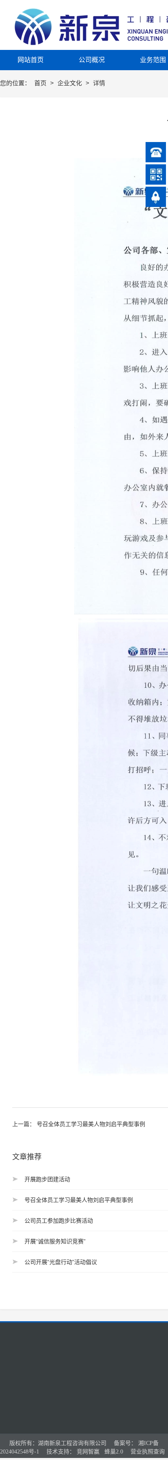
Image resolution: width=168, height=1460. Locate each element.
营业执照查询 (147, 1452)
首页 (41, 83)
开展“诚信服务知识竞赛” (55, 1241)
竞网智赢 (88, 1452)
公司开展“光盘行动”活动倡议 (60, 1262)
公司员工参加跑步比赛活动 (58, 1220)
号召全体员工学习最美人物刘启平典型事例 (91, 1124)
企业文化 (70, 83)
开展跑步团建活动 (47, 1179)
